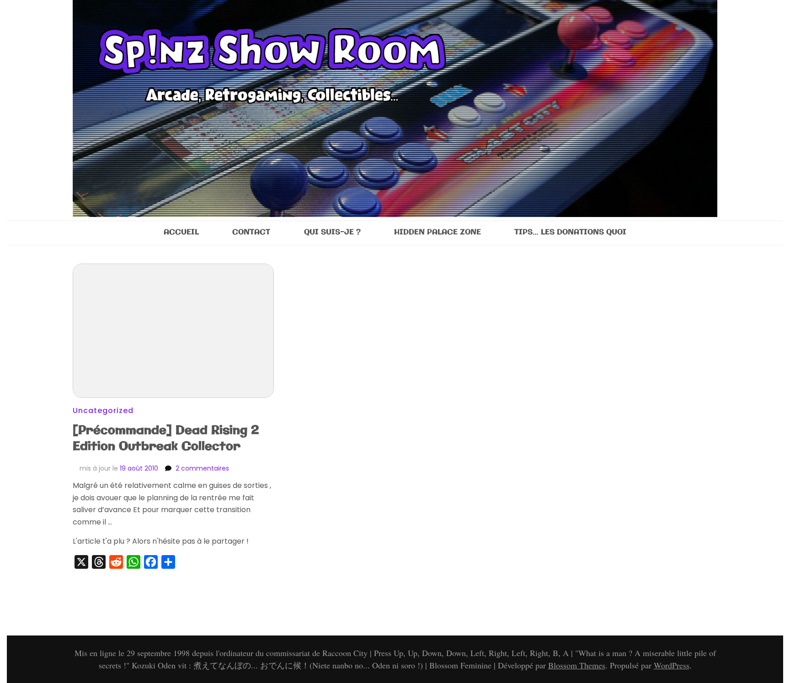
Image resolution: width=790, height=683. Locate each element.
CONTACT (251, 232)
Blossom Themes (576, 665)
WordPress (671, 665)
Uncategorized (103, 410)
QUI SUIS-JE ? (332, 232)
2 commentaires (202, 468)
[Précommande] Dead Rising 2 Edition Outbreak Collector (166, 438)
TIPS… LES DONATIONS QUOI (570, 232)
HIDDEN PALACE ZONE (437, 232)
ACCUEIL (181, 232)
